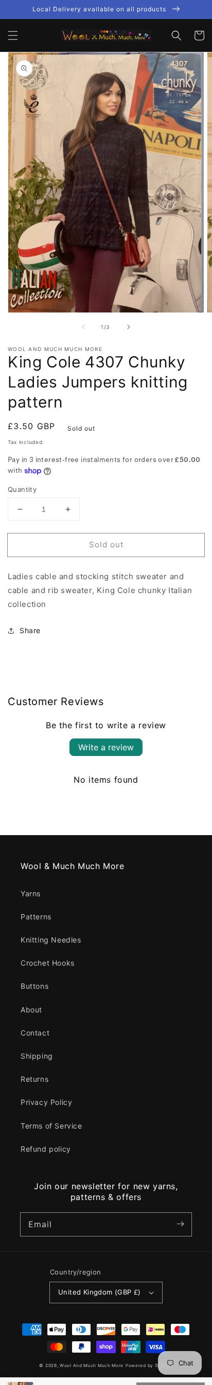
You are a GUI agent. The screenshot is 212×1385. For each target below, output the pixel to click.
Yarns (31, 893)
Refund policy (46, 1148)
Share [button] (30, 630)
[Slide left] (83, 327)
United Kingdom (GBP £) (99, 1292)
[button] (13, 35)
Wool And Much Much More (91, 1365)
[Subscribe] (180, 1224)
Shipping (37, 1055)
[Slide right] (128, 327)
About (31, 1009)
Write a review (106, 747)
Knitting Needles (51, 939)
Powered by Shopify (149, 1365)
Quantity (22, 489)
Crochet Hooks (48, 962)
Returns (34, 1079)
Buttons (34, 986)
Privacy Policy (46, 1102)
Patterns (36, 916)
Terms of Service (51, 1125)
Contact (35, 1032)
